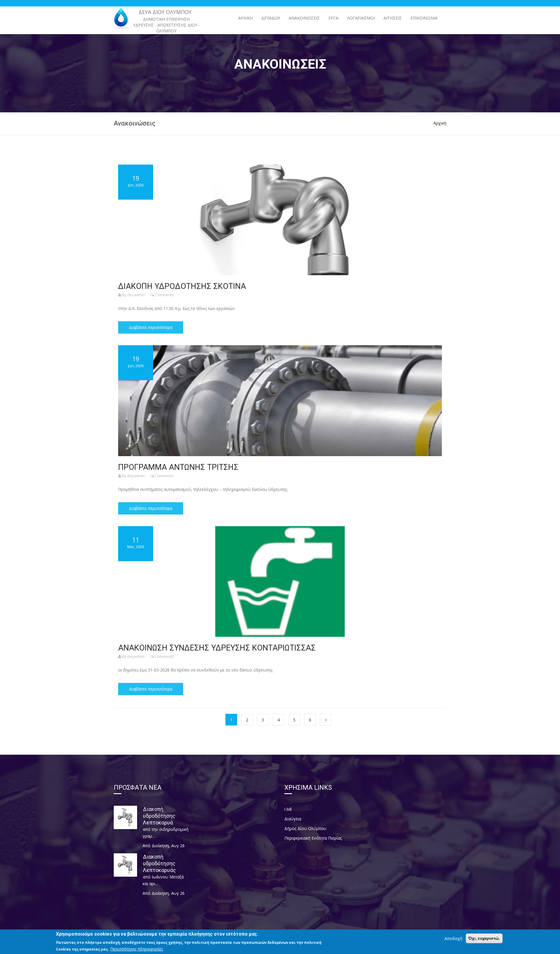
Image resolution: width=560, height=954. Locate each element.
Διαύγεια (292, 819)
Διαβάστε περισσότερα (150, 327)
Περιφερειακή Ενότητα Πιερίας (313, 838)
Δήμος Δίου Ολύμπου (305, 828)
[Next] (326, 719)
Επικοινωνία (424, 18)
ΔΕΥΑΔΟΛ (270, 18)
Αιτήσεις (393, 18)
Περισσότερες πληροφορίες (136, 949)
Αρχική (245, 18)
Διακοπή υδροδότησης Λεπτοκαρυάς (159, 863)
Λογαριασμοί (361, 18)
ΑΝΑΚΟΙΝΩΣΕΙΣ (304, 18)
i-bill (288, 809)
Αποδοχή (453, 938)
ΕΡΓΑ (333, 18)
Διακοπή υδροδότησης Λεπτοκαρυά (159, 816)
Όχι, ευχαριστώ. (484, 938)
